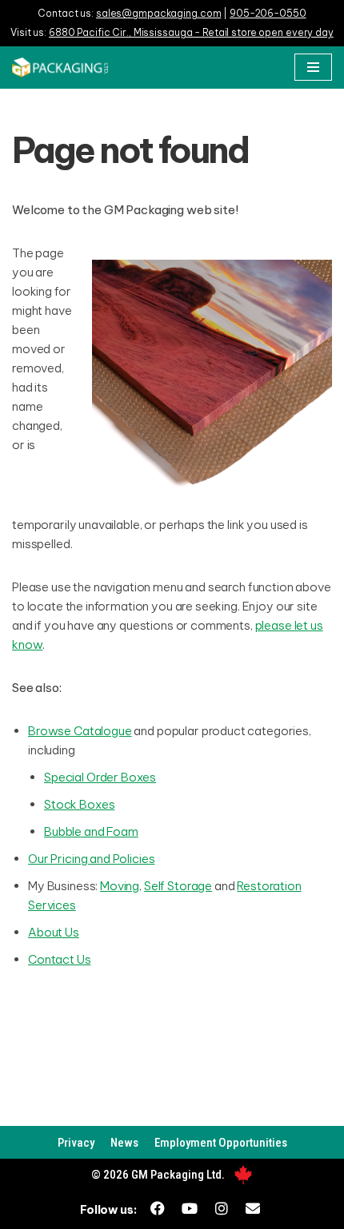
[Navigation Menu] (313, 67)
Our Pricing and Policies (91, 858)
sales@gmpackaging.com (158, 13)
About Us (53, 932)
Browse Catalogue (80, 730)
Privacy (76, 1143)
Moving (119, 885)
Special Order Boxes (100, 777)
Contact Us (59, 959)
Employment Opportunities (220, 1143)
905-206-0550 (268, 13)
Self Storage (178, 885)
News (124, 1143)
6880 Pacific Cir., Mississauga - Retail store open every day (191, 32)
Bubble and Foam (91, 831)
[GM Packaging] (60, 68)
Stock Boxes (79, 804)
